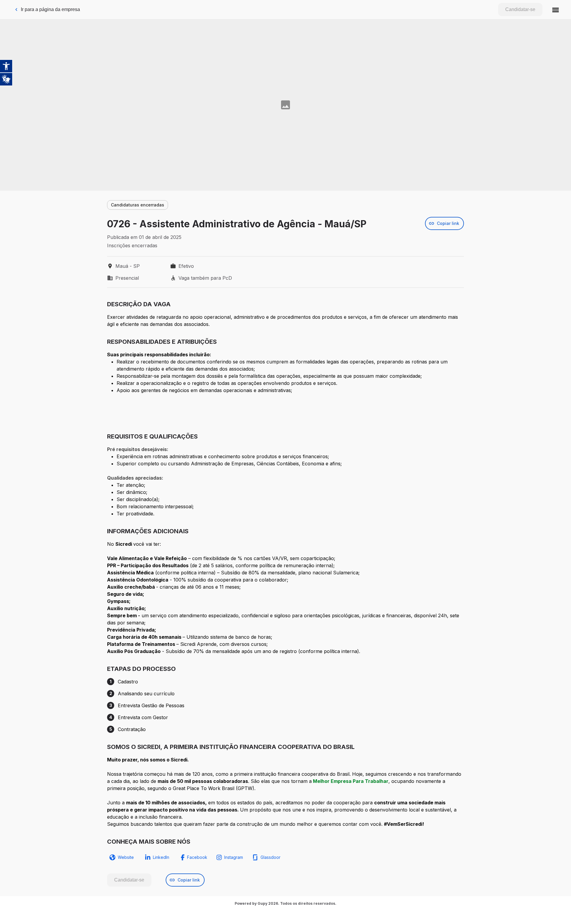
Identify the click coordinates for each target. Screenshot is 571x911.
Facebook (197, 857)
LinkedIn (161, 857)
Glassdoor (270, 857)
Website (126, 857)
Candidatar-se (520, 9)
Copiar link (448, 223)
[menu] (555, 9)
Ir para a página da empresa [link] (50, 9)
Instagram (233, 857)
